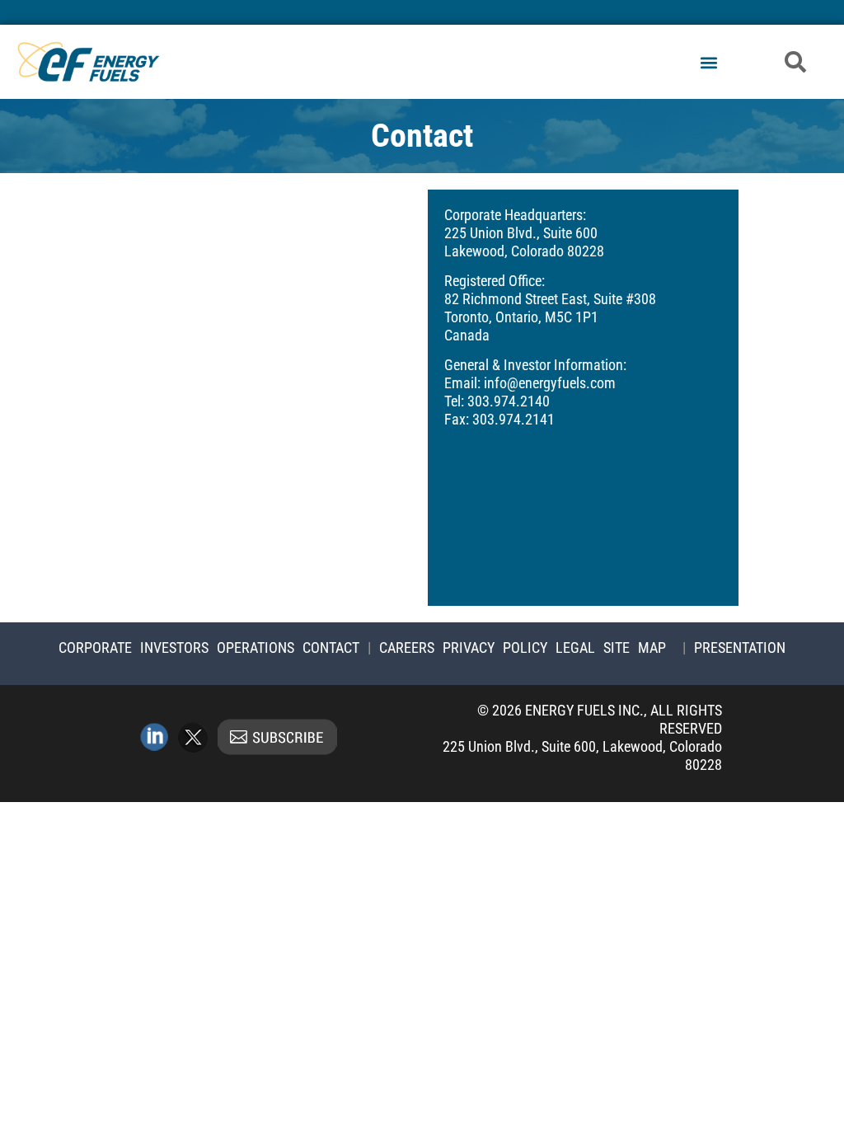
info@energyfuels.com (550, 383)
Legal (575, 647)
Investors (174, 647)
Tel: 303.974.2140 (497, 401)
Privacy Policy (495, 647)
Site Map (634, 647)
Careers (406, 647)
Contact (330, 647)
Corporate (95, 647)
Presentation (739, 647)
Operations (255, 647)
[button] (708, 63)
